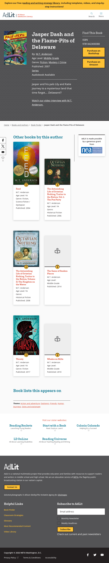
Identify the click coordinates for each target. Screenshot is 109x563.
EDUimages (62, 495)
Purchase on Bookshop (93, 52)
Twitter (95, 555)
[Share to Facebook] (3, 140)
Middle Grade (51, 58)
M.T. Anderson (44, 54)
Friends (53, 403)
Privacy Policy (11, 557)
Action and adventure (30, 403)
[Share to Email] (3, 152)
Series (35, 70)
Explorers (45, 403)
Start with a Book (52, 428)
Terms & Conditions (32, 557)
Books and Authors (20, 125)
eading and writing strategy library (41, 3)
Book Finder (36, 125)
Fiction (43, 62)
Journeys (17, 406)
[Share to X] (3, 146)
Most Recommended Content (17, 526)
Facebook (88, 555)
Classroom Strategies (13, 515)
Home (6, 125)
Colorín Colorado (86, 428)
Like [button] (3, 158)
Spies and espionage (31, 406)
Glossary (8, 520)
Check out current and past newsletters (79, 534)
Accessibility (50, 557)
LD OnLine (18, 441)
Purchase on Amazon (93, 63)
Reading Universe (54, 441)
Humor (61, 403)
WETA (75, 477)
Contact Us (12, 487)
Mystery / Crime (57, 62)
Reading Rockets (18, 428)
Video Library (10, 531)
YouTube (102, 555)
